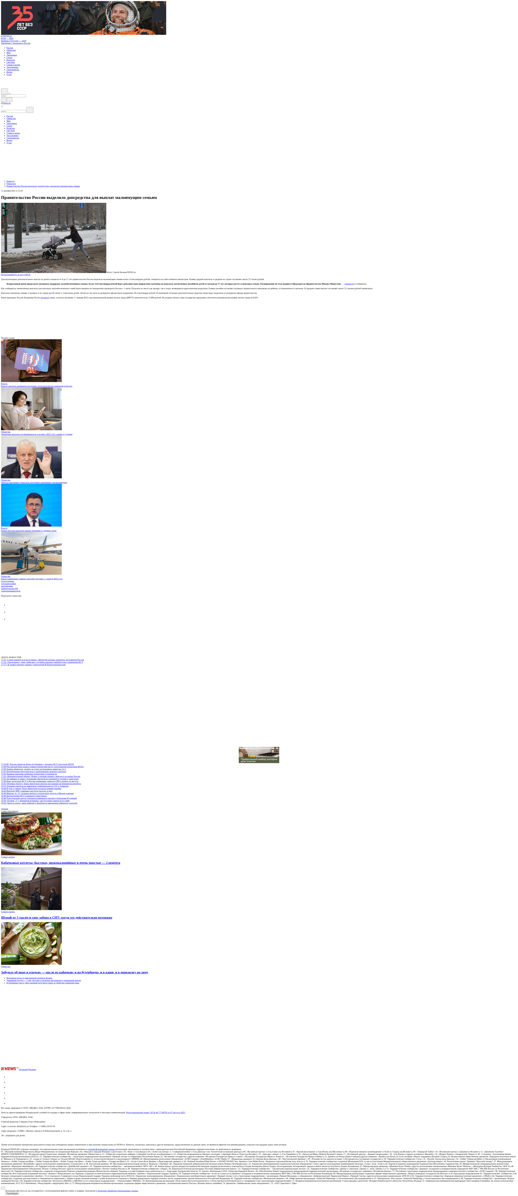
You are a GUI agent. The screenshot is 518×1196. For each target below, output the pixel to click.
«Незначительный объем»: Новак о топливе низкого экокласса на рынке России (40, 776)
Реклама (32, 1069)
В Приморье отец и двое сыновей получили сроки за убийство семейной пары (42, 983)
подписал (45, 297)
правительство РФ (9, 588)
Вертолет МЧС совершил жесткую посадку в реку (27, 791)
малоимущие (7, 586)
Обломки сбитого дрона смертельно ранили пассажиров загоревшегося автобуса (41, 784)
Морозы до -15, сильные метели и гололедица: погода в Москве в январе (37, 793)
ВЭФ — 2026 (7, 38)
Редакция (23, 1069)
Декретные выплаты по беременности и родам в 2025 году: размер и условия (36, 434)
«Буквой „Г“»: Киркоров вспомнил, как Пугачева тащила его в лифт (35, 801)
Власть (4, 384)
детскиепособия (8, 584)
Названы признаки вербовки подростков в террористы (29, 774)
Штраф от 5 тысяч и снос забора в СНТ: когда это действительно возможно (56, 917)
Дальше (5, 809)
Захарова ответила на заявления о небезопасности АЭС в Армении (35, 786)
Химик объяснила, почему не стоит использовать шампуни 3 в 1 (33, 769)
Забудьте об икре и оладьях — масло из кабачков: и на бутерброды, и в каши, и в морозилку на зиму (74, 972)
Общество (5, 432)
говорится (349, 284)
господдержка (7, 581)
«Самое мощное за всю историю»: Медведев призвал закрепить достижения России (42, 660)
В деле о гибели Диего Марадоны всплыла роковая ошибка (31, 788)
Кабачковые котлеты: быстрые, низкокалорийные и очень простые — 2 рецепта (60, 862)
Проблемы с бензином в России (15, 43)
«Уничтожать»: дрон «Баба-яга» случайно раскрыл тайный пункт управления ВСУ (42, 662)
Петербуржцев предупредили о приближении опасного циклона (33, 771)
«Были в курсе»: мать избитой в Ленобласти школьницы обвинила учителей (39, 803)
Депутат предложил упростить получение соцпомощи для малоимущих (34, 482)
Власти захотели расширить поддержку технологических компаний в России (36, 386)
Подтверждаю (12, 1193)
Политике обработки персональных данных (118, 1191)
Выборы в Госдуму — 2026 (13, 41)
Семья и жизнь (8, 857)
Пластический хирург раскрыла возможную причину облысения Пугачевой (39, 798)
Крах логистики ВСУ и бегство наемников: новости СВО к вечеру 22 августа (39, 781)
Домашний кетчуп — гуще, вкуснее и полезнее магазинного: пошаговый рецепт (43, 980)
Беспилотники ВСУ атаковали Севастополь (24, 796)
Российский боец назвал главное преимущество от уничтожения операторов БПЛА (42, 767)
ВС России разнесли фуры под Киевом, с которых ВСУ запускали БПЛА (37, 764)
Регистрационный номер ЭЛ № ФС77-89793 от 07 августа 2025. (155, 1112)
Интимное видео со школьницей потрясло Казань (29, 978)
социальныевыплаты (10, 591)
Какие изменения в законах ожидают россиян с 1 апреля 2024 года (31, 579)
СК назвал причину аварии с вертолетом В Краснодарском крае (33, 665)
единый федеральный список (101, 1149)
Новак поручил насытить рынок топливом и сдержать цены (29, 531)
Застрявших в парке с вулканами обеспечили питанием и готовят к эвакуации (40, 779)
